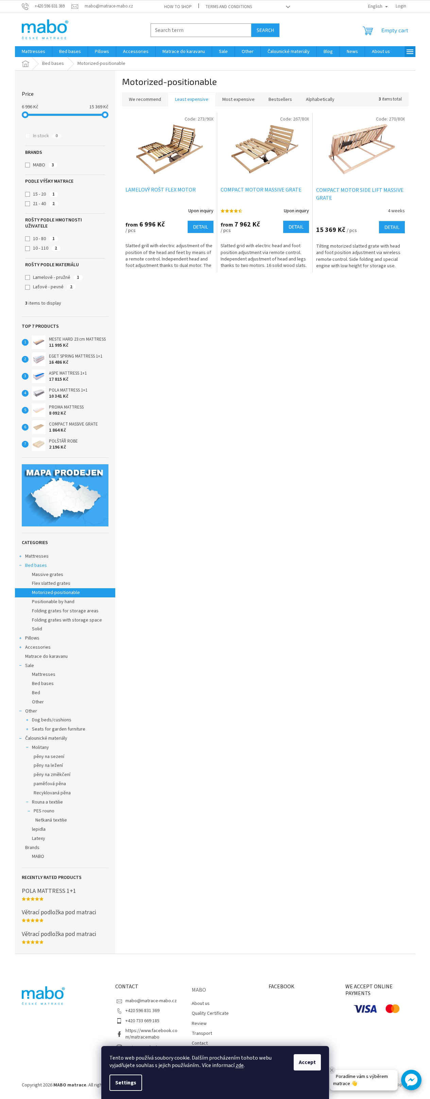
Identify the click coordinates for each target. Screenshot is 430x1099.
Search (265, 30)
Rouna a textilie (47, 802)
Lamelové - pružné (56, 277)
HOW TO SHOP (178, 7)
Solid (37, 629)
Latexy (38, 838)
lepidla (39, 829)
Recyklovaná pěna (52, 793)
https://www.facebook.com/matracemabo (151, 1034)
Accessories (38, 647)
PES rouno (44, 811)
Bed (36, 692)
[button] (411, 1080)
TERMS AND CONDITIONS (228, 7)
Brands (32, 847)
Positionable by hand (53, 601)
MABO (43, 165)
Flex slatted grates (51, 583)
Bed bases (36, 565)
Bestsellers (280, 99)
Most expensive (238, 99)
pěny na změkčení (52, 774)
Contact (200, 1043)
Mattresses (37, 556)
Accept (307, 1062)
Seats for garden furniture (58, 729)
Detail (200, 227)
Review (199, 1023)
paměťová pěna (50, 783)
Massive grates (47, 574)
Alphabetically (320, 99)
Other (38, 702)
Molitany (40, 747)
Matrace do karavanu (46, 656)
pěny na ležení (48, 765)
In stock (45, 135)
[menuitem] (33, 51)
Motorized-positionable (56, 592)
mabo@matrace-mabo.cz (151, 1000)
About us (201, 1003)
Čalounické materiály (46, 738)
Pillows (32, 638)
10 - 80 (44, 238)
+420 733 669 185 (142, 1020)
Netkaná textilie (51, 820)
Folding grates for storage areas (65, 611)
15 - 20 (44, 194)
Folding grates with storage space (67, 620)
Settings (125, 1082)
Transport (202, 1033)
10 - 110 (45, 248)
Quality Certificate (210, 1013)
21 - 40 (44, 203)
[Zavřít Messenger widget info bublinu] (332, 1070)
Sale (29, 665)
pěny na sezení (49, 756)
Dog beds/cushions (51, 720)
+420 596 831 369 (142, 1010)
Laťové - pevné (52, 287)
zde (240, 1065)
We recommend (145, 99)
